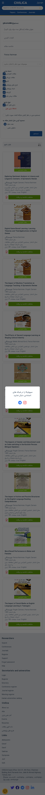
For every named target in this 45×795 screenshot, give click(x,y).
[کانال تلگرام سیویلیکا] (20, 402)
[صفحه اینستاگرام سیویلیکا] (25, 402)
